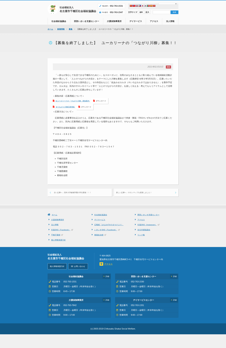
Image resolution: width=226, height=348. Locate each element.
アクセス (154, 21)
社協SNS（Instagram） (147, 225)
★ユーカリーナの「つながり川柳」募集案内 (72, 101)
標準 (141, 12)
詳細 (107, 276)
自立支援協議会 (143, 230)
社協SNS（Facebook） (60, 230)
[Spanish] (151, 6)
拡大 (147, 12)
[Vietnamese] (154, 6)
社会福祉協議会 (59, 21)
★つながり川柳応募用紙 (65, 107)
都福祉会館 (98, 235)
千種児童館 (55, 235)
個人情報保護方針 (58, 240)
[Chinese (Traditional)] (134, 6)
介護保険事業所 (114, 21)
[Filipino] (139, 6)
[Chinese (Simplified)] (131, 6)
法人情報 (170, 21)
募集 (168, 67)
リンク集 (141, 235)
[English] (136, 6)
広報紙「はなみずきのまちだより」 (109, 225)
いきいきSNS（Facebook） (105, 230)
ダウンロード (101, 101)
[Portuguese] (148, 6)
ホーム (54, 215)
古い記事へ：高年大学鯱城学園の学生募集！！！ (72, 193)
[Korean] (145, 6)
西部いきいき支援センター (86, 21)
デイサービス (135, 21)
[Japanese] (142, 6)
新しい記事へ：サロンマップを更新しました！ (134, 193)
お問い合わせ (79, 266)
